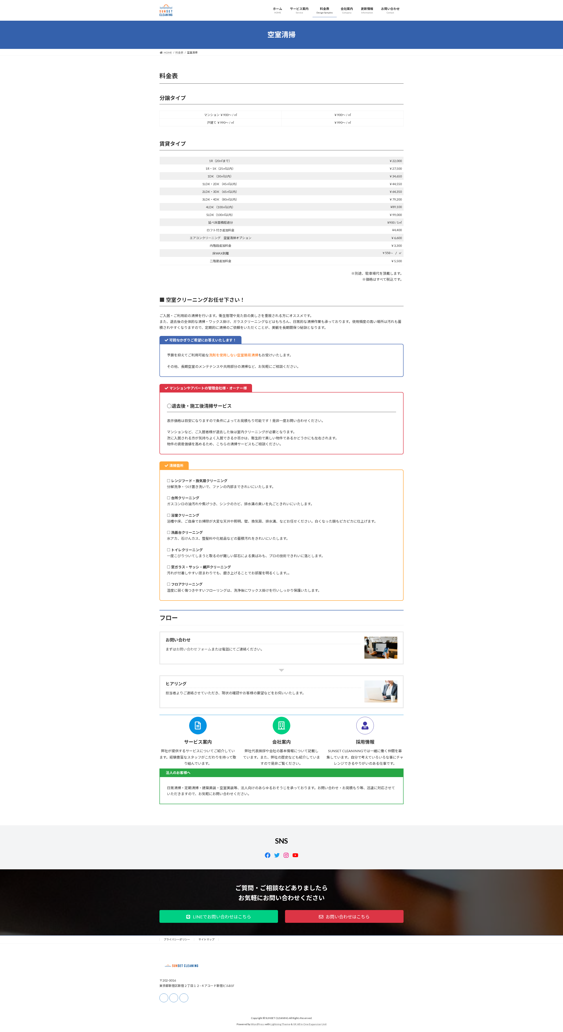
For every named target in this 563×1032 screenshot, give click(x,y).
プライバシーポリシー (177, 939)
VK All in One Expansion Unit (310, 1024)
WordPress (258, 1024)
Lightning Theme (280, 1024)
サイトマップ (206, 939)
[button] (218, 916)
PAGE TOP (546, 997)
